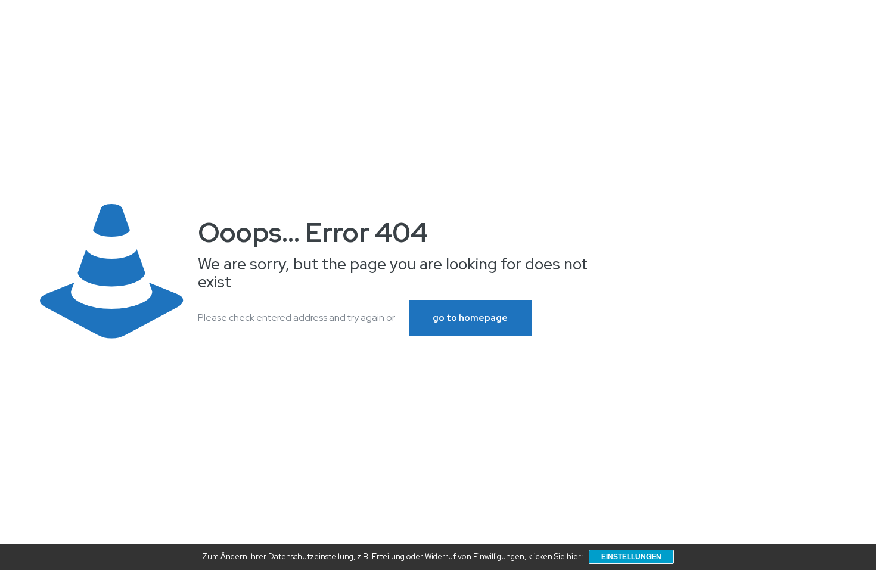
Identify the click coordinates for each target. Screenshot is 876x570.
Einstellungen (631, 557)
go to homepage (470, 318)
